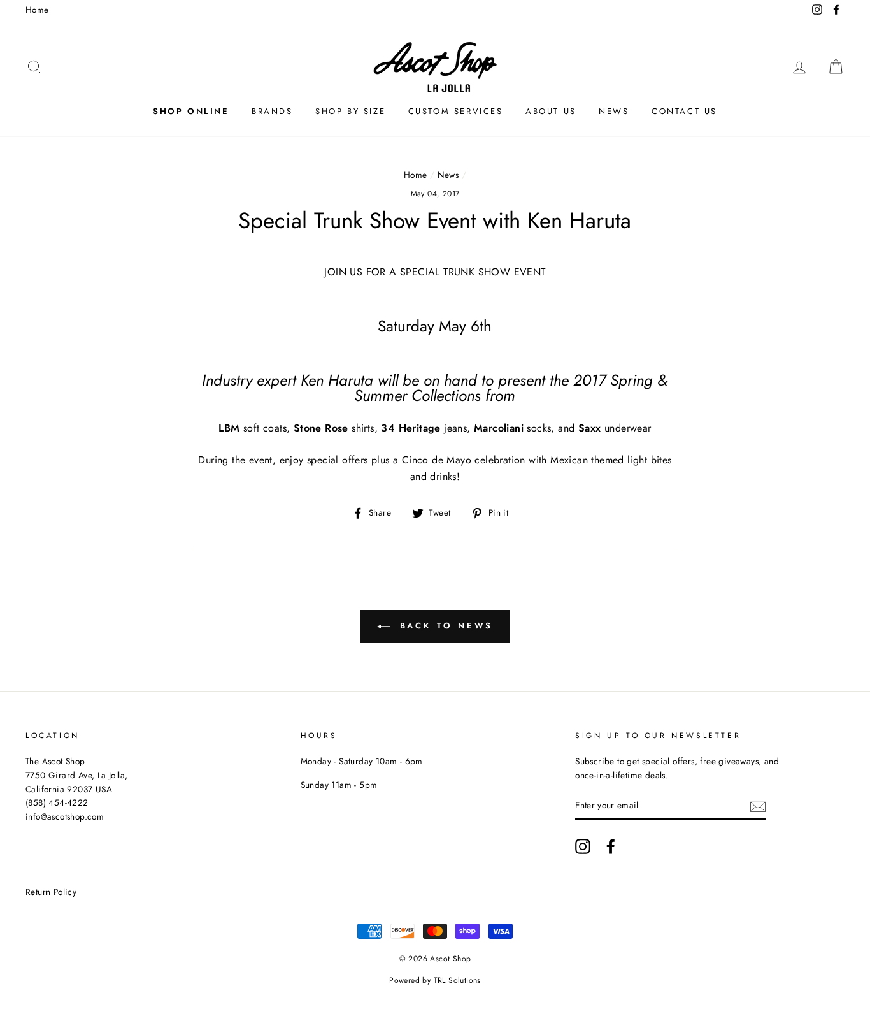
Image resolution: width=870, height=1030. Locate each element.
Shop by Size (350, 111)
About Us (550, 111)
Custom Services (455, 111)
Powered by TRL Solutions (435, 980)
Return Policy (50, 891)
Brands (272, 111)
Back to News (444, 626)
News (614, 111)
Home (37, 9)
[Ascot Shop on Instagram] (582, 846)
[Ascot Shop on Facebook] (610, 846)
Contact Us (684, 111)
